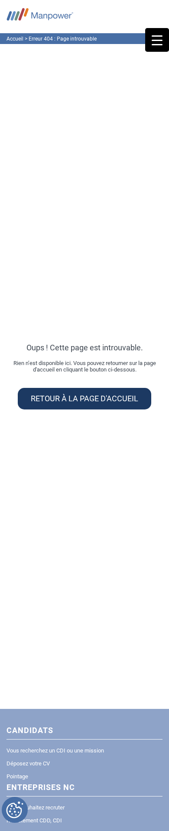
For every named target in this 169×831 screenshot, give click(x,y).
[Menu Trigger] (157, 40)
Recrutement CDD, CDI (34, 820)
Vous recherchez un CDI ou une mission (55, 750)
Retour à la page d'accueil (84, 398)
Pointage (17, 776)
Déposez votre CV (28, 763)
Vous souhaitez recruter (35, 807)
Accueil (14, 39)
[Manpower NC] (40, 14)
